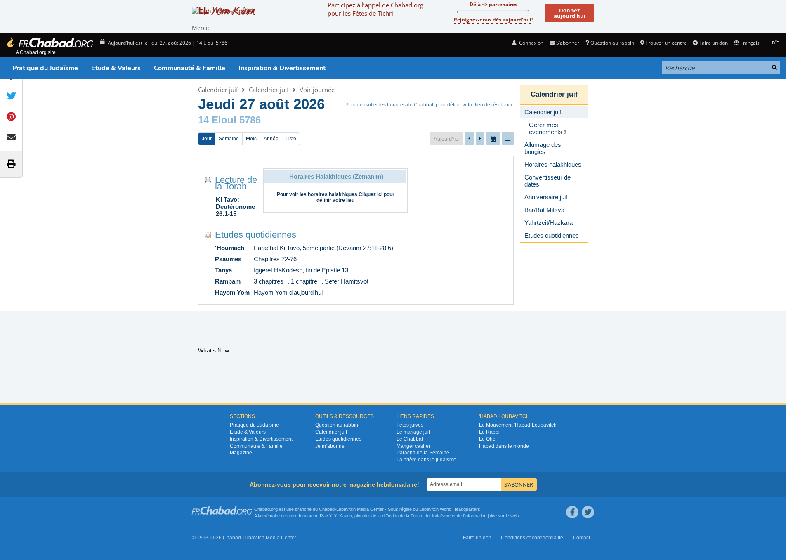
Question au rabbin (612, 42)
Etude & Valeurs (116, 68)
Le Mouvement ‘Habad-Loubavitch (518, 425)
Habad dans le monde (504, 446)
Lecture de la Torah (236, 183)
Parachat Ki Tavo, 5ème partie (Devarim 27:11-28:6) (323, 247)
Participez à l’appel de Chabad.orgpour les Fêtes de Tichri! (375, 9)
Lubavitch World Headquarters (449, 509)
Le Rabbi (489, 432)
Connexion (530, 42)
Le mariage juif (413, 432)
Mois (251, 139)
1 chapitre (304, 281)
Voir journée (317, 89)
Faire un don (713, 42)
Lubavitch (346, 509)
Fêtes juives (410, 425)
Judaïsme (441, 515)
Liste (291, 139)
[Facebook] (572, 512)
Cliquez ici (370, 194)
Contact (581, 538)
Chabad (327, 509)
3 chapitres (268, 281)
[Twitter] (588, 512)
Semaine (229, 139)
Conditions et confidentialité (532, 538)
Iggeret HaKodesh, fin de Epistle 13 (301, 270)
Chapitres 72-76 (275, 258)
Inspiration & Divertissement (282, 68)
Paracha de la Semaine (423, 453)
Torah (416, 515)
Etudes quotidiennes (255, 234)
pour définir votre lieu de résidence (475, 105)
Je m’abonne (330, 446)
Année (271, 139)
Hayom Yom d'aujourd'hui (288, 292)
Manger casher (413, 446)
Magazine (241, 453)
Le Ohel (488, 439)
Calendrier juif (218, 89)
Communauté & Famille (189, 68)
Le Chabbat (410, 439)
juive (492, 515)
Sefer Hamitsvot (346, 281)
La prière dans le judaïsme (426, 460)
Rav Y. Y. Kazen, (336, 515)
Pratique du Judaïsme (45, 68)
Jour (207, 139)
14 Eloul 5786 (229, 119)
